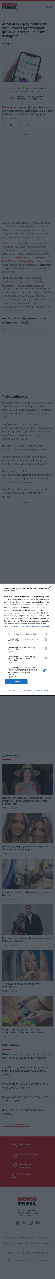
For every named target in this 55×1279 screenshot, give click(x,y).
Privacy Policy (42, 691)
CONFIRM (16, 681)
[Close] (50, 588)
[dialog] (27, 640)
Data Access (27, 691)
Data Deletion (13, 691)
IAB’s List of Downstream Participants (30, 626)
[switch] (45, 639)
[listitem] (27, 634)
